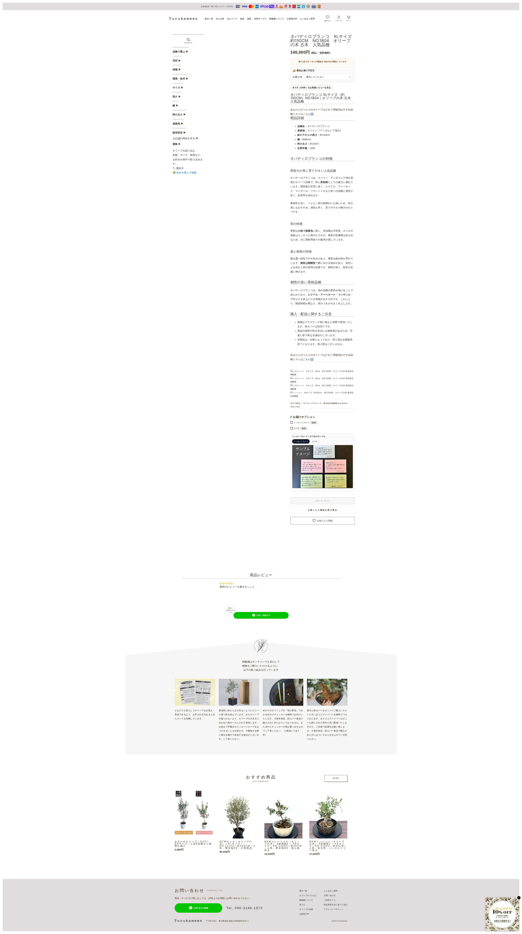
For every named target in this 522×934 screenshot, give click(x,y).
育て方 (302, 905)
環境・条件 (180, 78)
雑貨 (249, 19)
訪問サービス (260, 19)
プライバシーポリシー (334, 909)
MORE (336, 778)
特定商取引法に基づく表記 (335, 905)
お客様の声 (292, 19)
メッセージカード (305, 422)
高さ (177, 96)
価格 (177, 144)
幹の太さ (179, 114)
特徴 (177, 69)
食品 (242, 19)
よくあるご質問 (307, 19)
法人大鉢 (220, 19)
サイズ (178, 87)
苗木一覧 (209, 19)
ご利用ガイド (330, 900)
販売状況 (179, 132)
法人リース (232, 19)
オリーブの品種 (306, 909)
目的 (177, 60)
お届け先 (298, 77)
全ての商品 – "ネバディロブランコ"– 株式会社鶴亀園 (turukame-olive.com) (319, 405)
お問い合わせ (330, 895)
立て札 (300, 428)
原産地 (178, 123)
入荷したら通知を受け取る (322, 510)
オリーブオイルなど (308, 895)
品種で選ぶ (180, 51)
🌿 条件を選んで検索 (185, 172)
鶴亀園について (276, 19)
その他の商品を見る (185, 138)
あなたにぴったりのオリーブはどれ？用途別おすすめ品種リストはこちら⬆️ (321, 111)
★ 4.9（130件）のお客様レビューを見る (311, 87)
